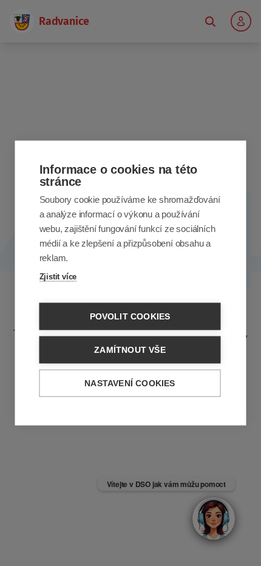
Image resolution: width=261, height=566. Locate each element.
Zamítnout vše (130, 350)
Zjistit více (58, 276)
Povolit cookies (130, 316)
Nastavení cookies (129, 383)
